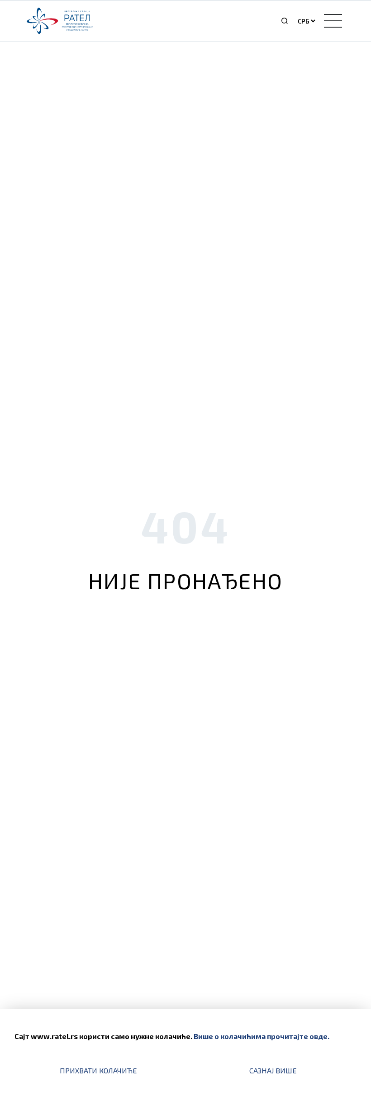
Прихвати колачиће (98, 1070)
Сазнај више (272, 1070)
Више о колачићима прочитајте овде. (261, 1036)
